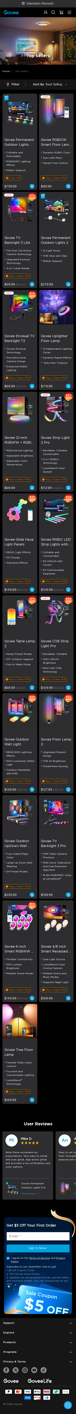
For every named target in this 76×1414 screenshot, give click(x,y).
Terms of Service (39, 1258)
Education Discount (40, 3)
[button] (45, 14)
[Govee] (11, 1381)
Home (6, 71)
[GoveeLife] (40, 1381)
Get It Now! (38, 1248)
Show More (28, 1193)
